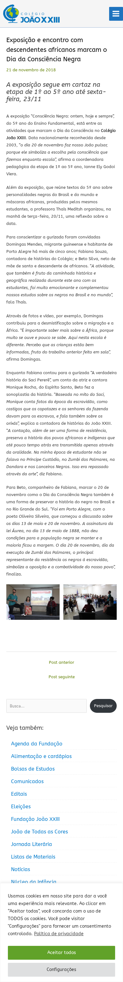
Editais (19, 794)
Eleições (21, 807)
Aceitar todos (61, 952)
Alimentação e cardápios (41, 756)
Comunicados (27, 781)
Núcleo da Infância (33, 882)
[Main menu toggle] (116, 14)
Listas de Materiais (33, 857)
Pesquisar (103, 705)
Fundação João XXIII (35, 819)
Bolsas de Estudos (33, 769)
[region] (61, 932)
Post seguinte (62, 676)
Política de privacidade (59, 933)
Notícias (20, 869)
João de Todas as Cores (39, 832)
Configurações (61, 969)
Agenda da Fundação (36, 744)
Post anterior (61, 662)
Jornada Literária (31, 844)
